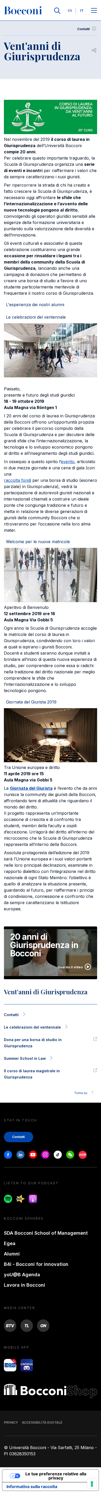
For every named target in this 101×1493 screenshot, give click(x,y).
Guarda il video (70, 967)
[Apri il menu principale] (94, 11)
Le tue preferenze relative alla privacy (55, 1476)
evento (67, 461)
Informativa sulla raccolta (31, 1486)
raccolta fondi (17, 480)
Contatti (83, 29)
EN (70, 10)
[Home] (23, 10)
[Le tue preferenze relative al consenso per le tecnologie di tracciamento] (92, 1484)
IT (81, 10)
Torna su (80, 1093)
